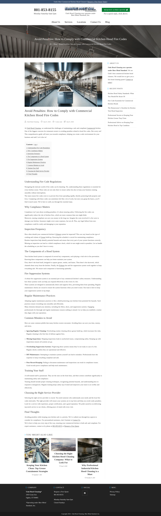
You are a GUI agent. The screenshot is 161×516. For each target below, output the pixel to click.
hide (35, 144)
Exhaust (58, 234)
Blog (107, 22)
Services (68, 22)
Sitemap (112, 495)
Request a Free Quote (71, 426)
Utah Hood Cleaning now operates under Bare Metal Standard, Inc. (80, 14)
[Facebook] (84, 493)
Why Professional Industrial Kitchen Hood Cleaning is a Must (90, 469)
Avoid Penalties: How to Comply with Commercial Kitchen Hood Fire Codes (85, 44)
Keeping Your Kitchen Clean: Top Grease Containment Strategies (37, 468)
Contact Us (96, 22)
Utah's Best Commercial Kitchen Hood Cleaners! (80, 2)
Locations (81, 22)
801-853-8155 (45, 10)
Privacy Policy (115, 492)
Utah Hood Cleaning (33, 122)
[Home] (50, 44)
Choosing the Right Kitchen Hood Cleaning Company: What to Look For (63, 458)
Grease (43, 237)
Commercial (91, 128)
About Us (55, 22)
